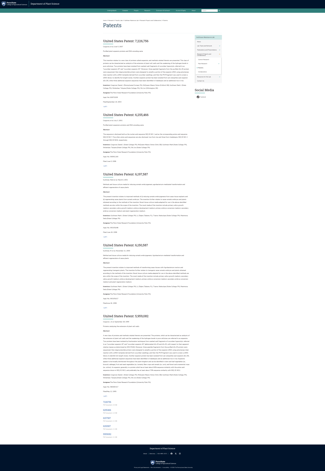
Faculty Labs (119, 20)
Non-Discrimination (156, 467)
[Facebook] (171, 454)
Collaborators (202, 72)
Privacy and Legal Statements (141, 467)
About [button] (194, 11)
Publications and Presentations (207, 50)
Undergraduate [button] (111, 11)
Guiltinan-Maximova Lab (131, 20)
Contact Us (200, 81)
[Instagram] (180, 454)
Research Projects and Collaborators (150, 20)
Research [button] (147, 11)
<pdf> (105, 106)
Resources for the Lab (204, 77)
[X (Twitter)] (176, 454)
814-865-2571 (162, 454)
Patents (200, 68)
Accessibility (165, 467)
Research (111, 20)
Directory (152, 454)
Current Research (203, 60)
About (145, 454)
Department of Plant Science (45, 3)
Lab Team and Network (204, 46)
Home (105, 20)
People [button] (136, 11)
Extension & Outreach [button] (163, 11)
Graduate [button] (125, 11)
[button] (219, 46)
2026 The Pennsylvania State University (182, 467)
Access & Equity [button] (181, 11)
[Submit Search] (219, 10)
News (199, 42)
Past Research (202, 64)
